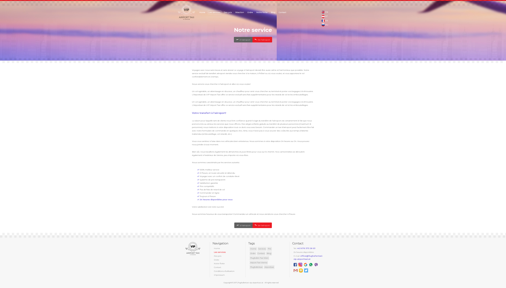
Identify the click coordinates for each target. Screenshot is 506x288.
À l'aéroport (244, 40)
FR (326, 20)
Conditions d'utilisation (224, 271)
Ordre (216, 260)
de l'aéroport (263, 225)
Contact (282, 12)
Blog (273, 12)
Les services (214, 12)
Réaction (239, 12)
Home (202, 12)
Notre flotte (261, 12)
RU (326, 25)
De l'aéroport (263, 40)
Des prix (228, 12)
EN (326, 12)
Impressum (219, 275)
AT (326, 16)
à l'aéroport (244, 225)
